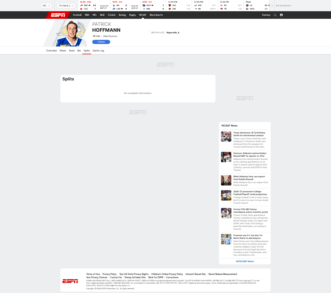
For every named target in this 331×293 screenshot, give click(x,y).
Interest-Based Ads (196, 274)
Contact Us (116, 277)
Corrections (172, 277)
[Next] (271, 5)
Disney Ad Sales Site (135, 277)
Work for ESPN (155, 277)
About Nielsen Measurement (222, 274)
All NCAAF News (245, 261)
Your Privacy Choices (96, 277)
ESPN (58, 15)
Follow (101, 42)
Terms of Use (93, 274)
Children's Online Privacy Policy (167, 274)
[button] (275, 15)
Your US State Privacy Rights (134, 274)
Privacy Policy (110, 274)
